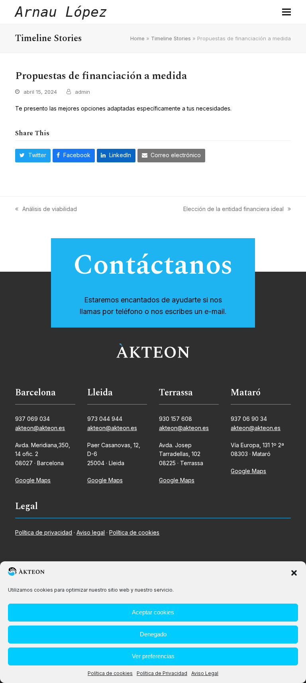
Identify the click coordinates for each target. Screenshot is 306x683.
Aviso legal (90, 532)
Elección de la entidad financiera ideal (233, 209)
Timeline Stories (171, 38)
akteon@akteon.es (40, 427)
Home (137, 38)
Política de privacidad (43, 532)
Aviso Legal (204, 673)
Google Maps (33, 480)
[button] (294, 573)
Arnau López (61, 12)
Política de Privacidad (162, 673)
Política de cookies (110, 673)
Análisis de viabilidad (46, 209)
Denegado (153, 634)
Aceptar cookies (153, 612)
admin (82, 92)
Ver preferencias (153, 656)
